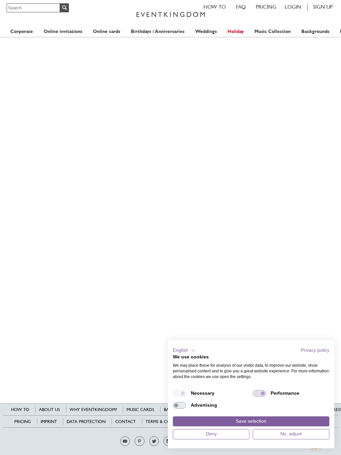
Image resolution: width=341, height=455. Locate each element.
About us (49, 409)
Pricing (266, 7)
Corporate (21, 31)
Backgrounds (315, 31)
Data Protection (86, 421)
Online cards (106, 31)
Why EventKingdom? (93, 409)
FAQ (241, 7)
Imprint (49, 421)
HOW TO (214, 7)
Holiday (235, 31)
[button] (184, 350)
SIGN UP (323, 7)
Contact (125, 421)
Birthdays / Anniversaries (157, 31)
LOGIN (293, 7)
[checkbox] (179, 393)
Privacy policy (315, 350)
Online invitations (63, 31)
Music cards (140, 409)
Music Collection (272, 31)
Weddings (206, 31)
